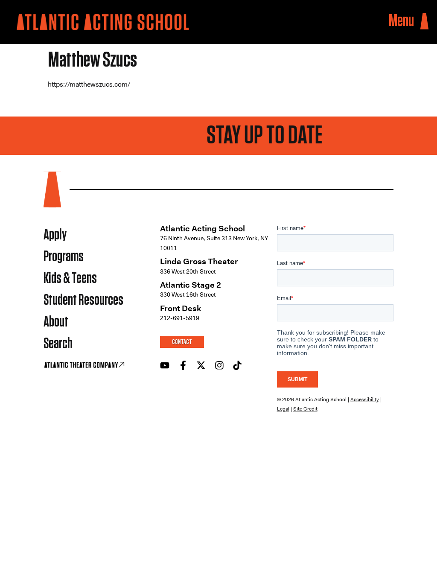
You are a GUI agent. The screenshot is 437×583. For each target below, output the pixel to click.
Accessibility (364, 399)
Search (58, 343)
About (56, 322)
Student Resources (83, 300)
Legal (283, 408)
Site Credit (305, 408)
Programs (64, 256)
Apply (55, 234)
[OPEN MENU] (424, 21)
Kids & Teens (70, 278)
